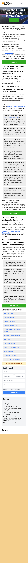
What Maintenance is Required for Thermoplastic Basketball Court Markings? (12, 418)
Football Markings (9, 317)
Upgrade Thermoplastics (11, 325)
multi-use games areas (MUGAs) (16, 106)
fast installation (9, 53)
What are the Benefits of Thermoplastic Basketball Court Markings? (12, 408)
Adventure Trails (8, 351)
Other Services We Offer (10, 423)
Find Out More (14, 213)
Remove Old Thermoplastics (12, 335)
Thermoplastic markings (11, 117)
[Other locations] (20, 3)
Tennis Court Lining (9, 321)
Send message (14, 393)
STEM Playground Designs (11, 347)
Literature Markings (9, 343)
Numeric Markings (9, 339)
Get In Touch (14, 20)
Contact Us (14, 62)
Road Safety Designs (10, 355)
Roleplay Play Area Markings (12, 359)
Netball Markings (9, 313)
